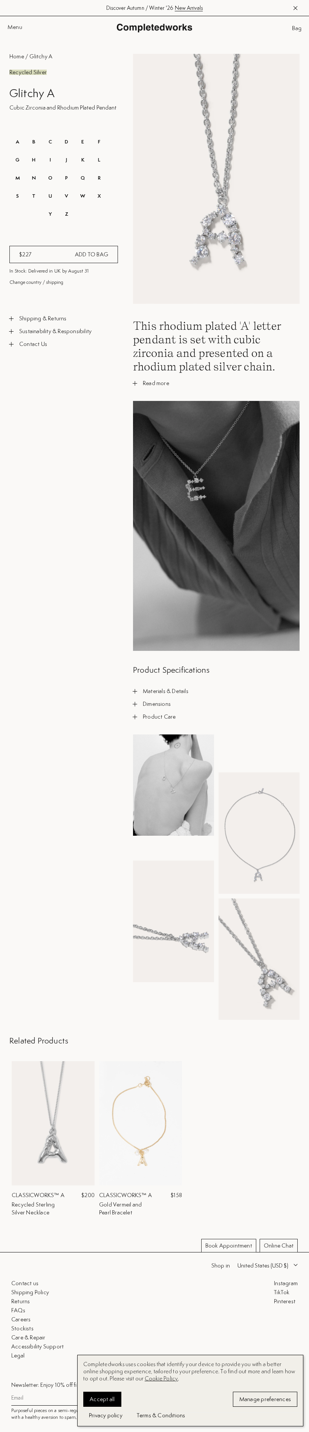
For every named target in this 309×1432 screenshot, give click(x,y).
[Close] (296, 1233)
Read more (156, 383)
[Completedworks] (154, 28)
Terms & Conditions (161, 1415)
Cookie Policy (161, 1378)
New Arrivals (189, 8)
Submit (287, 1379)
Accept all (102, 1399)
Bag (296, 28)
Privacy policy (105, 1415)
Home (16, 56)
